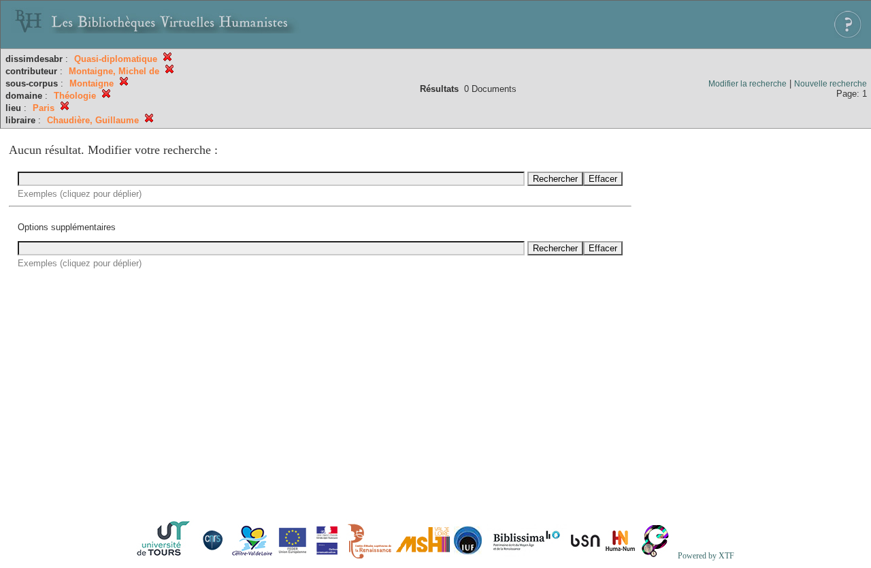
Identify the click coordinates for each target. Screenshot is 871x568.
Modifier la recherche (747, 84)
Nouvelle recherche (830, 84)
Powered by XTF (706, 556)
